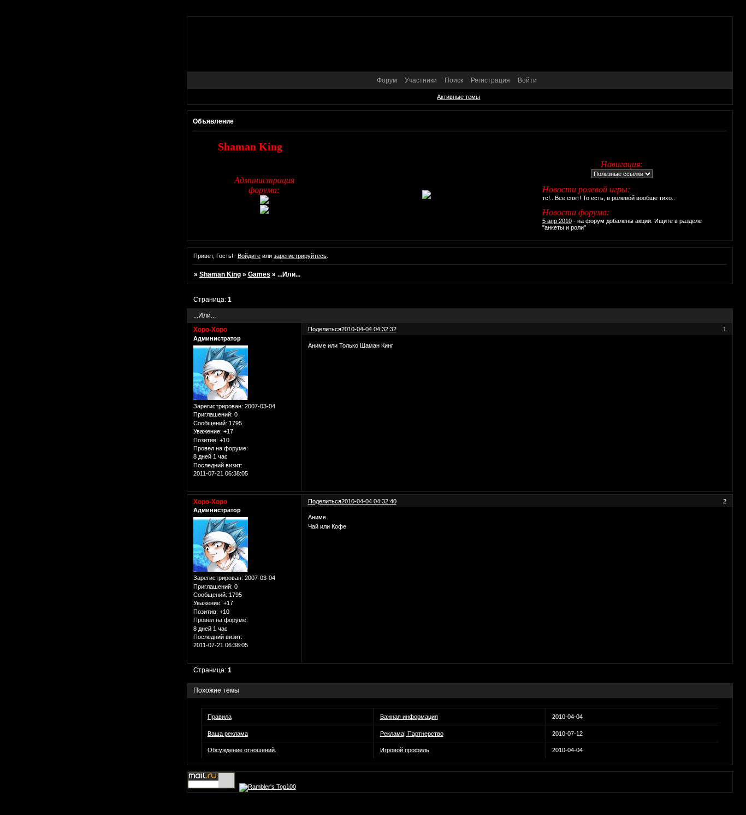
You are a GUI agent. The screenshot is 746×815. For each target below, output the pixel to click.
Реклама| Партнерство (411, 733)
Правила (220, 716)
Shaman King (220, 274)
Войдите (249, 256)
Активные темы (458, 96)
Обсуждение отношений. (242, 750)
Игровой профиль (404, 750)
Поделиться (324, 329)
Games (259, 274)
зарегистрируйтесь (300, 256)
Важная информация (409, 716)
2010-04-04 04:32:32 (368, 329)
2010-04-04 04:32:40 (368, 501)
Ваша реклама (228, 733)
